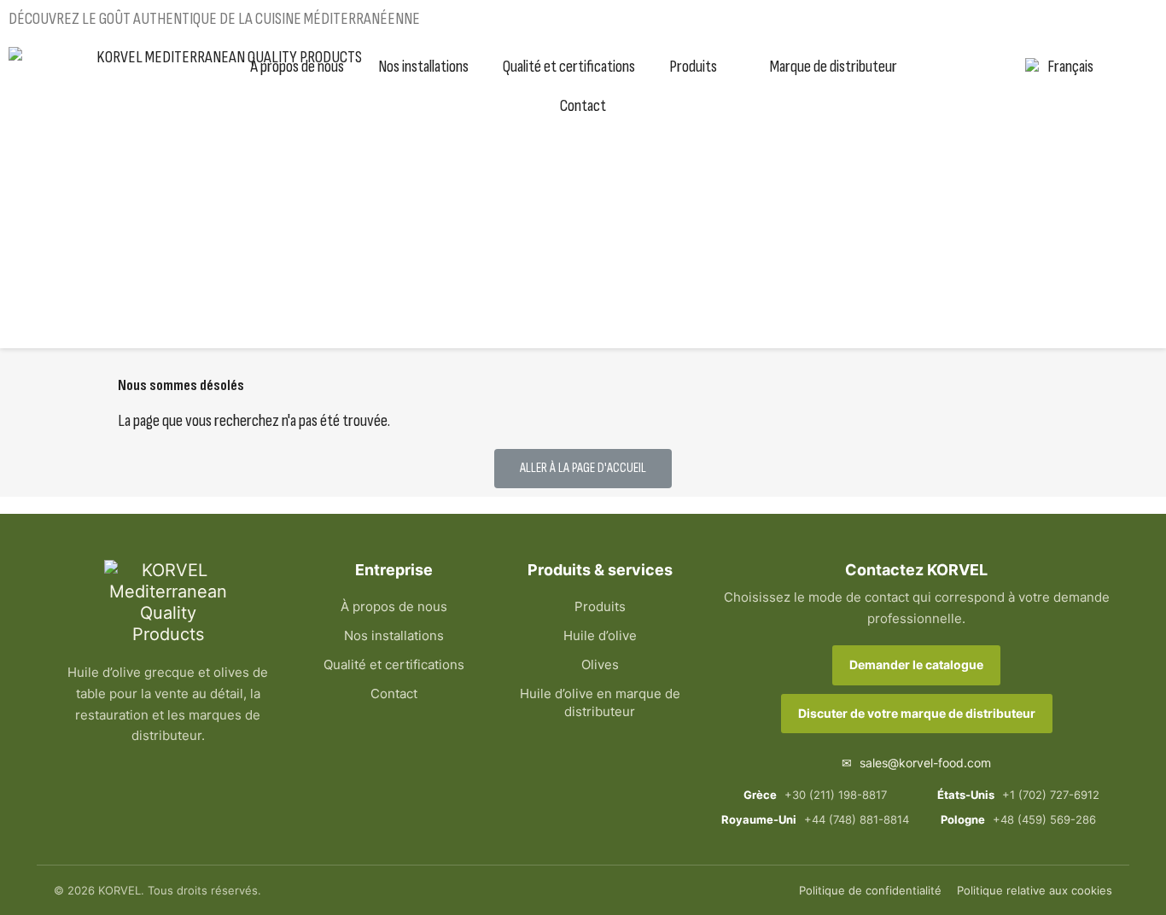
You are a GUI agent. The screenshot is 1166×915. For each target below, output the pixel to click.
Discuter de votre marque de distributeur (916, 713)
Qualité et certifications (569, 66)
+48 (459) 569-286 (1018, 819)
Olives (600, 664)
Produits (693, 66)
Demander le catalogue (916, 664)
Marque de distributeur (833, 66)
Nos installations (423, 66)
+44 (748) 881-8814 (814, 819)
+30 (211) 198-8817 (815, 794)
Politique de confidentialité (870, 890)
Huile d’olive (600, 635)
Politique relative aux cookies (1034, 890)
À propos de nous (297, 66)
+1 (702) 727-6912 (1018, 794)
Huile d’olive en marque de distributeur (600, 702)
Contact (583, 106)
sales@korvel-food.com (916, 762)
